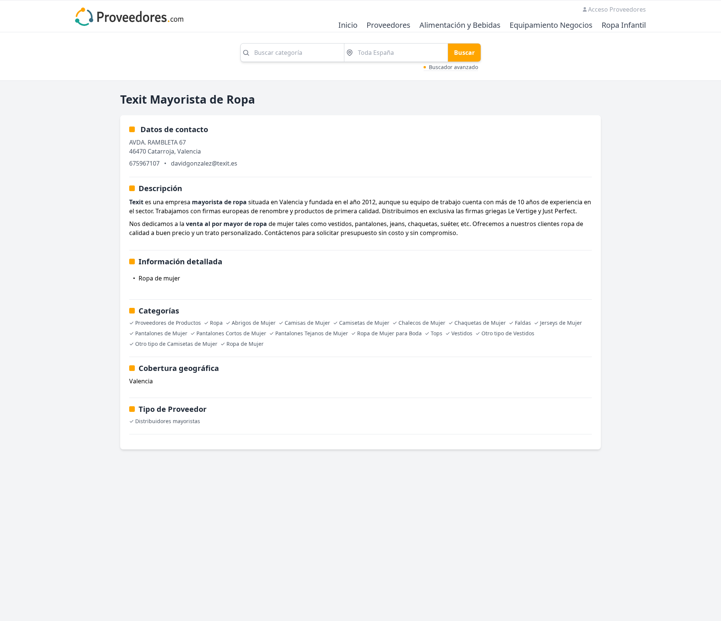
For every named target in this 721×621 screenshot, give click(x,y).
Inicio (347, 25)
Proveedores (388, 25)
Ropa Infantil (624, 25)
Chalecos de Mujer (421, 322)
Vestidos (461, 333)
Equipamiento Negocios (551, 25)
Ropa (216, 322)
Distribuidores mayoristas (167, 421)
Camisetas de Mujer (364, 322)
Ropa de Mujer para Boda (389, 333)
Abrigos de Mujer (254, 322)
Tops (436, 333)
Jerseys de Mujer (561, 322)
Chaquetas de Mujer (480, 322)
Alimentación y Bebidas (460, 25)
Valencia (189, 151)
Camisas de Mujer (307, 322)
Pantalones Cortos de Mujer (231, 333)
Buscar (464, 52)
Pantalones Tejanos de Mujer (311, 333)
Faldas (523, 322)
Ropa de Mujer (245, 343)
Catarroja (161, 151)
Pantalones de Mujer (161, 333)
